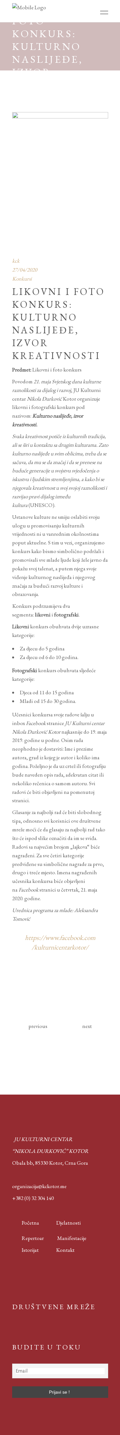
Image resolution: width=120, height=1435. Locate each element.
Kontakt (65, 1249)
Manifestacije (71, 1238)
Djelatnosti (68, 1222)
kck (16, 260)
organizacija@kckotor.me (39, 1186)
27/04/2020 (24, 269)
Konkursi (22, 278)
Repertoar (28, 1238)
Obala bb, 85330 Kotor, (38, 1162)
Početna (29, 1222)
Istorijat (25, 1249)
